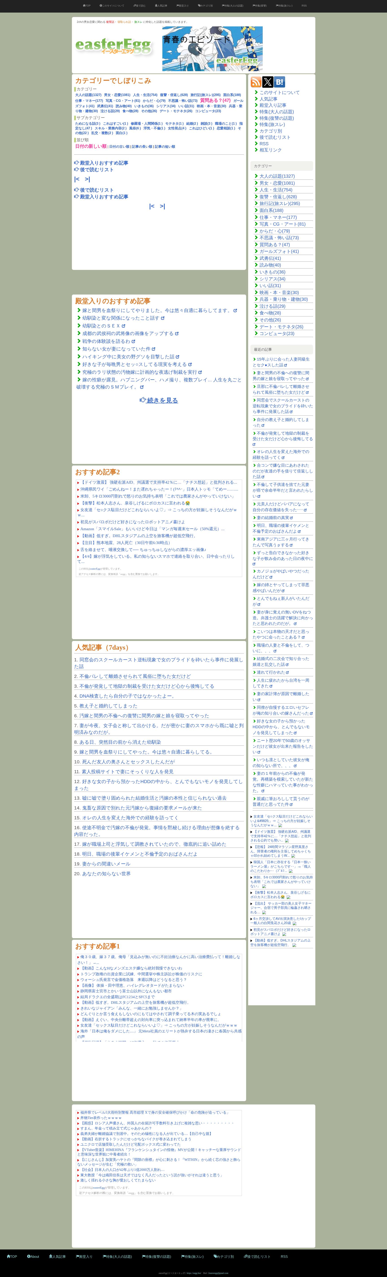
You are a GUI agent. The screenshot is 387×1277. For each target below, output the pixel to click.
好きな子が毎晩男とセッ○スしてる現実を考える (134, 364)
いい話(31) (186, 106)
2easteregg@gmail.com (218, 1273)
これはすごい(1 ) (115, 123)
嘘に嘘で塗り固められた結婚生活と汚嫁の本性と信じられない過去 (154, 798)
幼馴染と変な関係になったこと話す (121, 317)
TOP (87, 5)
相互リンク (271, 149)
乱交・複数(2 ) (102, 133)
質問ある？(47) (275, 244)
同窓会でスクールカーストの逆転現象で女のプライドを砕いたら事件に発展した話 (283, 406)
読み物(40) (124, 106)
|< (77, 179)
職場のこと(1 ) (226, 123)
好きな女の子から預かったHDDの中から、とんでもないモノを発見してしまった (281, 727)
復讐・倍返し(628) (174, 95)
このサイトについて (113, 5)
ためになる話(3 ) (87, 123)
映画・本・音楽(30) (211, 106)
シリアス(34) (166, 106)
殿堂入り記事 (273, 105)
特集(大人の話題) (233, 5)
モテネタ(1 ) (174, 123)
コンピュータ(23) (208, 111)
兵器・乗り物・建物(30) (284, 299)
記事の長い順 (142, 146)
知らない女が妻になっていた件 (116, 348)
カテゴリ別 (206, 5)
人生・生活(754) (145, 95)
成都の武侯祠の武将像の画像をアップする (128, 333)
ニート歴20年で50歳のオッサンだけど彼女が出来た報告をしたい (283, 746)
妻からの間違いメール (106, 863)
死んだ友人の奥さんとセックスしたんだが (128, 761)
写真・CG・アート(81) (123, 101)
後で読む (141, 5)
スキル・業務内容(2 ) (111, 128)
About (34, 1256)
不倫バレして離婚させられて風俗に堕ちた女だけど (135, 676)
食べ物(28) (130, 111)
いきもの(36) (144, 106)
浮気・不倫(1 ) (154, 128)
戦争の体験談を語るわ (107, 341)
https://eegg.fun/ (194, 1273)
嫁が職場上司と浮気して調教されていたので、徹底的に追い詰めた (154, 844)
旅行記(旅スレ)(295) (206, 95)
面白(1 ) (121, 133)
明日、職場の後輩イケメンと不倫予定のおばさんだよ (140, 853)
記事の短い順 (165, 146)
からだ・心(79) (154, 101)
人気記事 (162, 5)
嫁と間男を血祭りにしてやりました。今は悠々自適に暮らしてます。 (158, 310)
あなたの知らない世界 (106, 873)
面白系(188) (232, 95)
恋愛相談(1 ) (226, 128)
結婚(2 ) (192, 123)
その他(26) (149, 111)
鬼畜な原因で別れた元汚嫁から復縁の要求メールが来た (142, 807)
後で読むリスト (275, 137)
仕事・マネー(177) (89, 101)
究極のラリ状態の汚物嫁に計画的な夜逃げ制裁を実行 (139, 372)
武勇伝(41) (105, 106)
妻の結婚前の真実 (273, 517)
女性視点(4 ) (177, 128)
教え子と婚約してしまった (109, 705)
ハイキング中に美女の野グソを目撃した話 (128, 356)
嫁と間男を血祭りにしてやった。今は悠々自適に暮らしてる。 (147, 751)
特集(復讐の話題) (277, 118)
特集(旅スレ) (285, 5)
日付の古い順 (119, 146)
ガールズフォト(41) (279, 251)
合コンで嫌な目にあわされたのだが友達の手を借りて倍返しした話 (283, 471)
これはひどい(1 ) (201, 128)
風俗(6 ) (135, 128)
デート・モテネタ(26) (176, 111)
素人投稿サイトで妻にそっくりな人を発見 (128, 771)
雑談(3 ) (206, 123)
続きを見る (162, 400)
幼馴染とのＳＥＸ (101, 325)
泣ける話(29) (110, 111)
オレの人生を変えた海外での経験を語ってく (130, 817)
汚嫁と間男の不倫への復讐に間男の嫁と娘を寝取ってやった (144, 715)
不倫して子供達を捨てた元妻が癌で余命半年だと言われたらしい (283, 490)
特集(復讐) (261, 5)
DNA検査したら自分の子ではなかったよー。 (128, 695)
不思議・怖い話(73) (183, 101)
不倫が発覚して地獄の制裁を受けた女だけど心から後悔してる (147, 686)
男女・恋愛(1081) (117, 95)
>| (88, 179)
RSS (304, 5)
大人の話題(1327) (88, 95)
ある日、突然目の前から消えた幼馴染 (120, 742)
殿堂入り (184, 5)
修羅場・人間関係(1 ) (147, 123)
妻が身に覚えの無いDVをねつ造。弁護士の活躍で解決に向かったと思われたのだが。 (283, 618)
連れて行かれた (271, 672)
